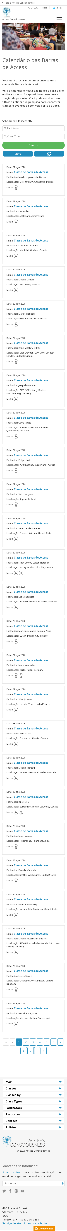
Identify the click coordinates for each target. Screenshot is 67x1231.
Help (45, 7)
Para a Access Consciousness (20, 2)
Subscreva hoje (12, 1172)
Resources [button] (13, 1114)
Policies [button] (11, 1127)
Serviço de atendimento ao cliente (24, 1223)
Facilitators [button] (14, 1108)
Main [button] (9, 1082)
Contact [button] (11, 1121)
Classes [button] (11, 1088)
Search (33, 145)
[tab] (33, 1082)
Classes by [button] (13, 1095)
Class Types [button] (14, 1101)
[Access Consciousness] (6, 12)
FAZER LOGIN (33, 7)
